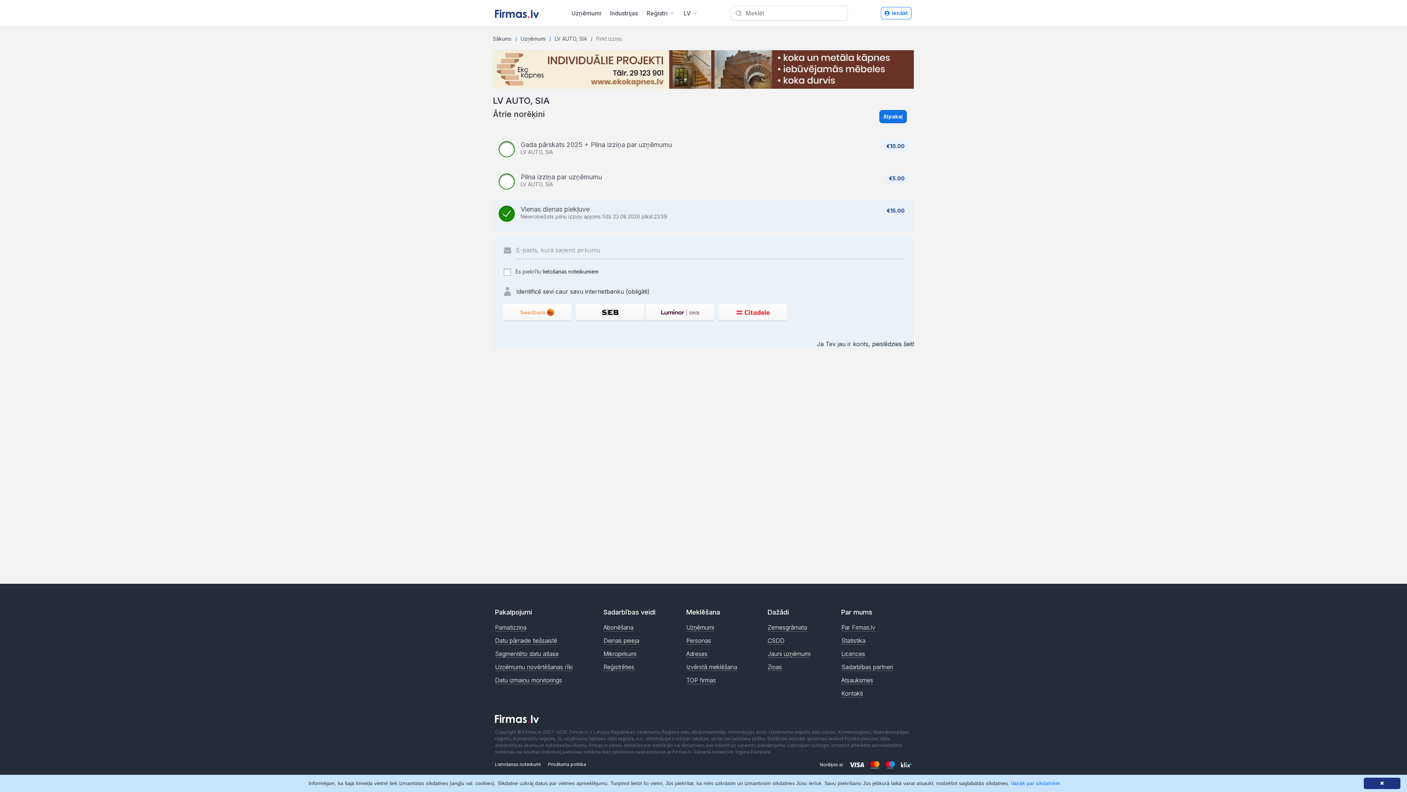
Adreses (697, 653)
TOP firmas (701, 680)
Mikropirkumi (619, 653)
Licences (853, 653)
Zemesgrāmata (787, 627)
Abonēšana (618, 627)
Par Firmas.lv (858, 627)
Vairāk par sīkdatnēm (1035, 783)
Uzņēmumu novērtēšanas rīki (534, 667)
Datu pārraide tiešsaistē (526, 640)
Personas (698, 640)
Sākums (502, 39)
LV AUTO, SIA (571, 39)
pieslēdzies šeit (892, 344)
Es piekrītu (556, 271)
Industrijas (624, 13)
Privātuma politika (567, 764)
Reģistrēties (618, 667)
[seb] (610, 312)
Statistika (853, 640)
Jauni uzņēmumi (789, 653)
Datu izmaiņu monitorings (528, 680)
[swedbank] (537, 312)
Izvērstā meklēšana (711, 667)
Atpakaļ (893, 116)
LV (687, 13)
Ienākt (900, 13)
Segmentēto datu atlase (527, 653)
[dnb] (680, 312)
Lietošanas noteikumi (518, 764)
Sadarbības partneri (867, 667)
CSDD (776, 640)
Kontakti (852, 693)
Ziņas (775, 667)
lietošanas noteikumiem (571, 271)
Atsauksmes (857, 680)
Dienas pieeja (621, 640)
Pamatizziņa (511, 627)
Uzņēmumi (586, 13)
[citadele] (753, 312)
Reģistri (657, 13)
